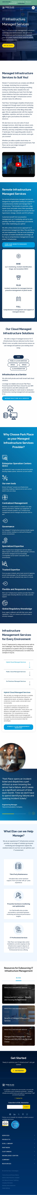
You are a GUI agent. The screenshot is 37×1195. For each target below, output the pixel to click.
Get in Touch (8, 45)
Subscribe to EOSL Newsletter (18, 1102)
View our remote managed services (16, 244)
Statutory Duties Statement (8, 1185)
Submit (26, 1107)
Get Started (19, 1070)
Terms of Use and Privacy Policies (10, 1175)
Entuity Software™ (7, 487)
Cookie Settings (6, 1188)
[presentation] (29, 813)
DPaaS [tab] (13, 364)
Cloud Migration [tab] (18, 368)
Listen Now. (21, 3)
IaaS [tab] (18, 357)
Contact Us (19, 1098)
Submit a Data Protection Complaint (10, 1177)
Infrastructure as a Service (17, 398)
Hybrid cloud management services (18, 727)
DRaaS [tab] (24, 364)
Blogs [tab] (18, 978)
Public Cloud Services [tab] (18, 361)
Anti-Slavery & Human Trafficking (10, 1180)
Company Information (7, 1183)
